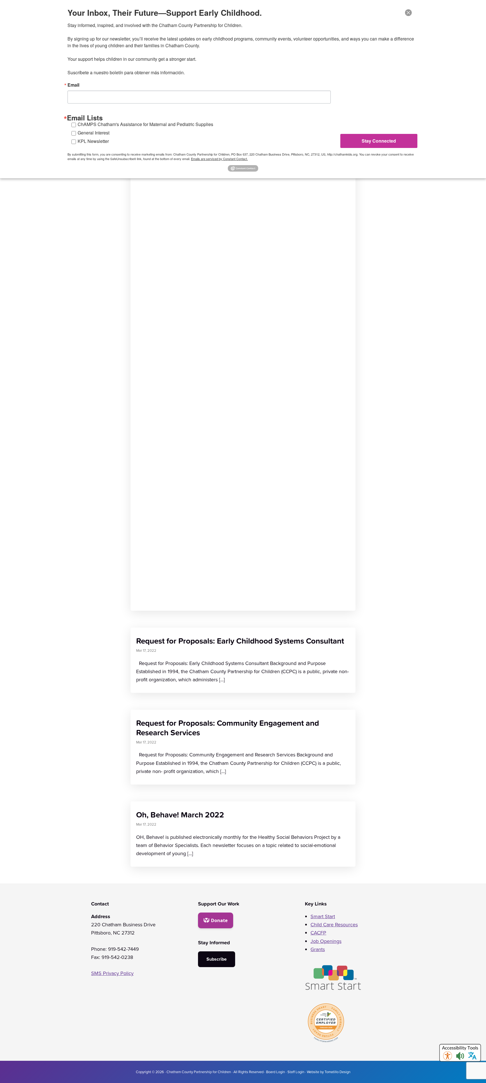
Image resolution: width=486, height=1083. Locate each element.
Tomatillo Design (337, 1071)
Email (73, 85)
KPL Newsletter (93, 141)
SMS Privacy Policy (112, 973)
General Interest (93, 132)
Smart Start (322, 916)
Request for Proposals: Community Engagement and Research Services (227, 727)
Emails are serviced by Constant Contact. (219, 158)
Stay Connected (379, 141)
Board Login (275, 1071)
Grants (317, 949)
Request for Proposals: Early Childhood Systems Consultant (240, 640)
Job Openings (325, 941)
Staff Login (295, 1071)
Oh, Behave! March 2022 (180, 814)
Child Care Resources (334, 924)
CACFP (318, 932)
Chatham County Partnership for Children (198, 1071)
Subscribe (216, 959)
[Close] (408, 12)
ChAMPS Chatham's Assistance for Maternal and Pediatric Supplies (145, 124)
